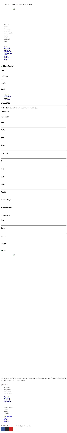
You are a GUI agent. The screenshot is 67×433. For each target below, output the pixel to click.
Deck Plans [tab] (7, 99)
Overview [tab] (6, 95)
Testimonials (8, 33)
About (6, 37)
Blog (5, 41)
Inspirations (8, 31)
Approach (7, 27)
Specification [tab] (7, 96)
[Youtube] (11, 429)
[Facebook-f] (3, 429)
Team (6, 35)
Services (7, 25)
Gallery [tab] (6, 98)
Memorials (7, 29)
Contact (7, 39)
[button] (33, 44)
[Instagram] (7, 429)
